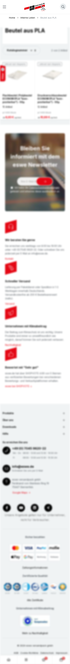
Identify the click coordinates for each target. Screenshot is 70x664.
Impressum (61, 653)
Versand (9, 303)
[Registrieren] (44, 181)
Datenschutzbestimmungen (44, 187)
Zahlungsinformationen (35, 567)
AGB (16, 653)
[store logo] (35, 7)
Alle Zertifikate (35, 600)
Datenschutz (47, 653)
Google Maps (20, 492)
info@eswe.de (23, 466)
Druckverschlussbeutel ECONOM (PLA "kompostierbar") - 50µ (52, 98)
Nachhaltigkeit (13, 344)
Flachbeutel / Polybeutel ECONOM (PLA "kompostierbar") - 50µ (17, 98)
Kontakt (9, 258)
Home (12, 17)
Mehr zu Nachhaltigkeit (35, 633)
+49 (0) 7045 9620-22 (29, 448)
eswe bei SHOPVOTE (17, 386)
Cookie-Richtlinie (29, 653)
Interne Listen (28, 17)
